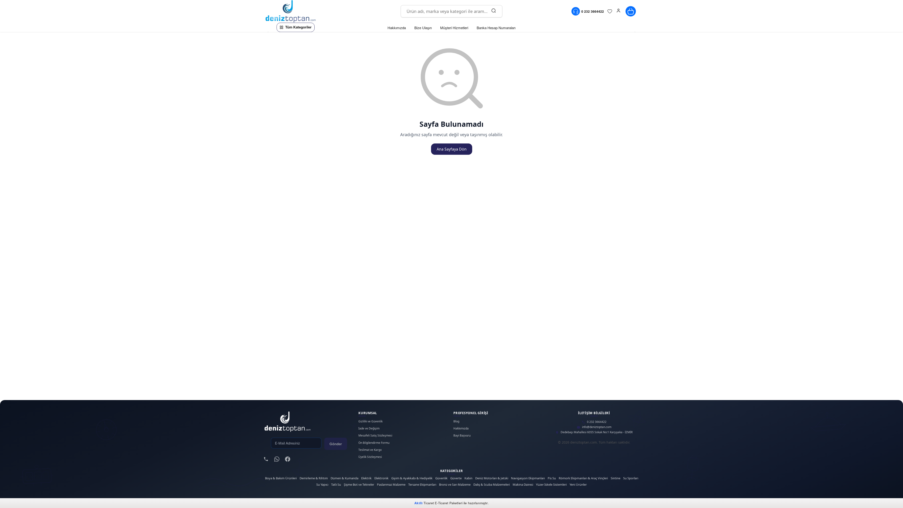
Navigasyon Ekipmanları (528, 478)
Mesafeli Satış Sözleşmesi (375, 435)
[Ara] (493, 11)
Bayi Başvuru (462, 435)
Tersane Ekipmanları (422, 485)
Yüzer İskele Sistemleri (551, 485)
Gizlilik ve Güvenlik (370, 421)
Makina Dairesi (523, 485)
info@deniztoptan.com (596, 427)
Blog (456, 421)
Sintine (615, 478)
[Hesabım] (618, 11)
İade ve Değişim (369, 428)
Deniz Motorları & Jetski (491, 478)
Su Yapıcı (322, 485)
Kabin (468, 478)
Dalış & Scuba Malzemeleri (491, 485)
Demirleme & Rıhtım (314, 478)
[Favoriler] (609, 11)
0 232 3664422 (596, 422)
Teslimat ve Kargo (370, 450)
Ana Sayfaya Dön (452, 149)
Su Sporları (630, 478)
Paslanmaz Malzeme (391, 485)
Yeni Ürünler (578, 485)
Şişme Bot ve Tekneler (359, 485)
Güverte (456, 478)
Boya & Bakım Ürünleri (281, 478)
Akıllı (418, 503)
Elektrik (366, 478)
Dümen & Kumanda (344, 478)
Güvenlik (441, 478)
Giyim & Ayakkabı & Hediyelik (411, 478)
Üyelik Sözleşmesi (370, 457)
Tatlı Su (336, 485)
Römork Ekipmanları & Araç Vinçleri (583, 478)
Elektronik (381, 478)
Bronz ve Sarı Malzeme (455, 485)
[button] (618, 11)
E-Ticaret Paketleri (449, 503)
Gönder (335, 443)
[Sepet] (631, 11)
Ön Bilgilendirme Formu (373, 443)
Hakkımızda (461, 428)
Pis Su (552, 478)
